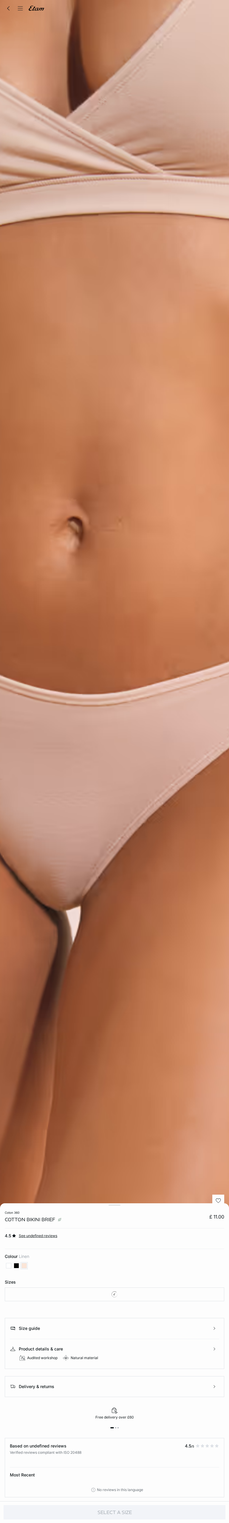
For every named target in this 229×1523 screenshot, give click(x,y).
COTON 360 (12, 1212)
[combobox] (114, 1294)
